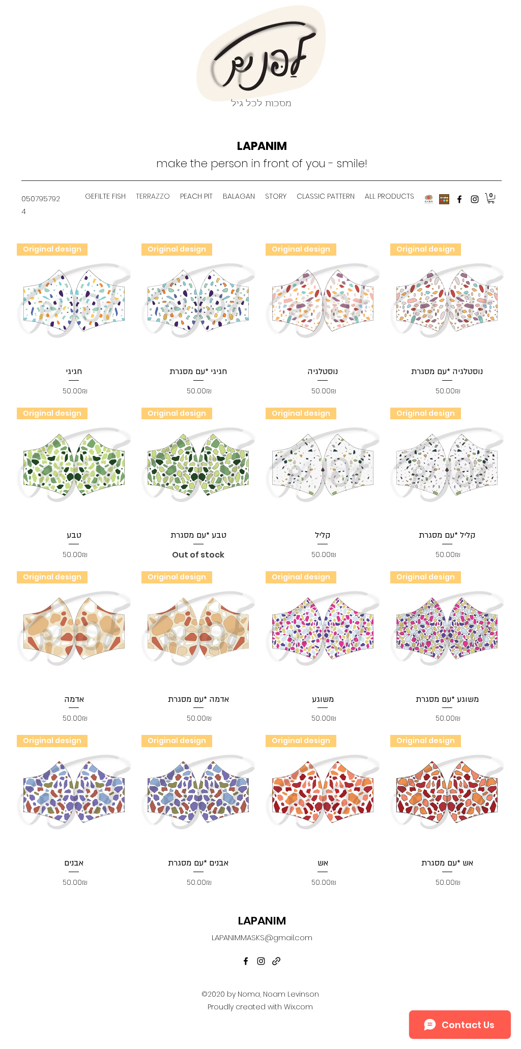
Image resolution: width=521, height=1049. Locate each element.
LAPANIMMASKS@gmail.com (262, 937)
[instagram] (475, 199)
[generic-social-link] (276, 961)
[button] (491, 198)
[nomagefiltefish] (429, 199)
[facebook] (459, 199)
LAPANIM (262, 146)
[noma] (444, 199)
